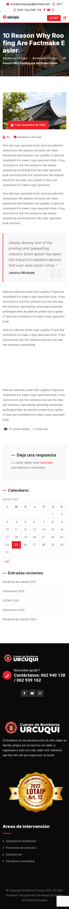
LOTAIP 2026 (11, 600)
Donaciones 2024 (13, 610)
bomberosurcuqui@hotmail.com (30, 4)
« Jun (6, 561)
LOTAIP (54, 18)
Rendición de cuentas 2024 (19, 619)
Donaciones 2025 (13, 591)
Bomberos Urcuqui (30, 137)
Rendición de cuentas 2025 (19, 582)
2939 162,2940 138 (29, 10)
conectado (46, 462)
